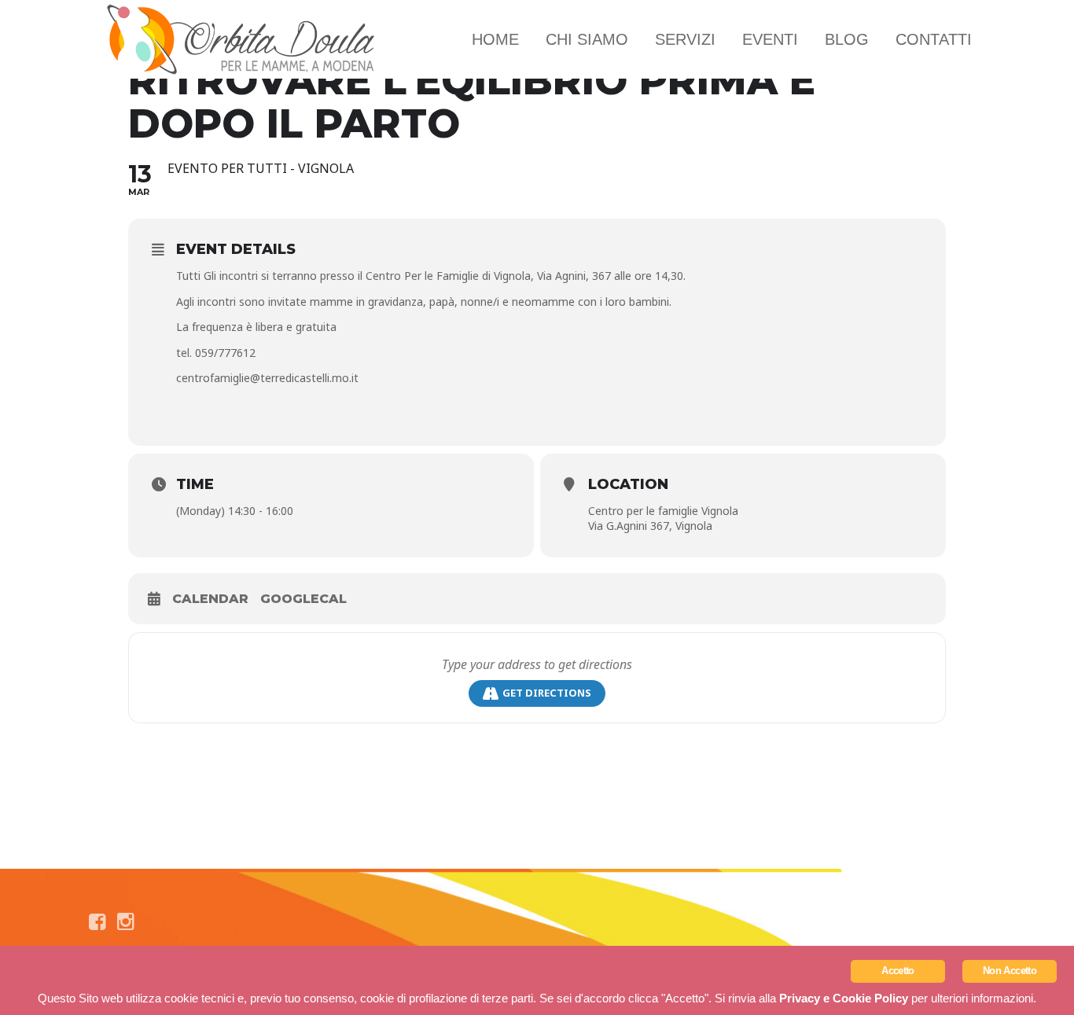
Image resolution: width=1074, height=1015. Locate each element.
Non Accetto (1009, 970)
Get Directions (546, 693)
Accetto (897, 970)
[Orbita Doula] (242, 39)
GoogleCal (303, 598)
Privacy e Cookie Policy (843, 998)
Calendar (210, 598)
